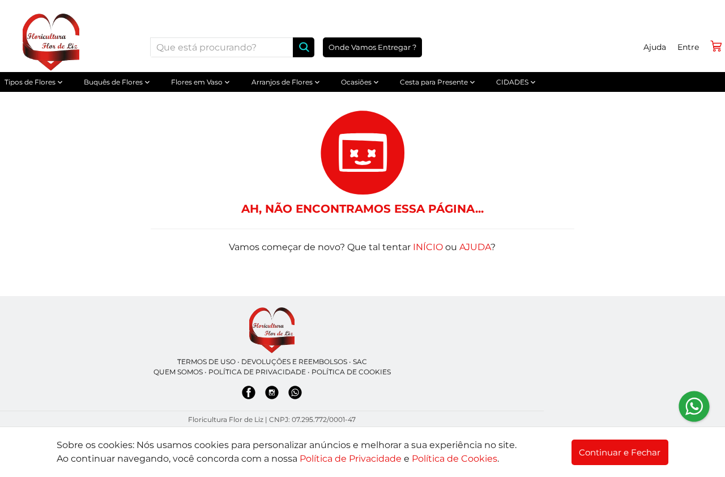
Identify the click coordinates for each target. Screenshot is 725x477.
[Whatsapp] (295, 395)
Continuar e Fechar (619, 452)
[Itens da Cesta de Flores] (716, 46)
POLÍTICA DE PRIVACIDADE (257, 372)
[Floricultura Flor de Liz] (272, 330)
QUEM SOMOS (178, 372)
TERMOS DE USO (206, 361)
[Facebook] (248, 395)
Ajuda (654, 47)
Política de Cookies (454, 458)
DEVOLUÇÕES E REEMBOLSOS (294, 361)
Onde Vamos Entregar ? (372, 47)
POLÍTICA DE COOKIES (351, 372)
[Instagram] (272, 395)
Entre (688, 47)
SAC (360, 361)
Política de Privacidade (351, 458)
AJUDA (475, 247)
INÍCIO (428, 247)
